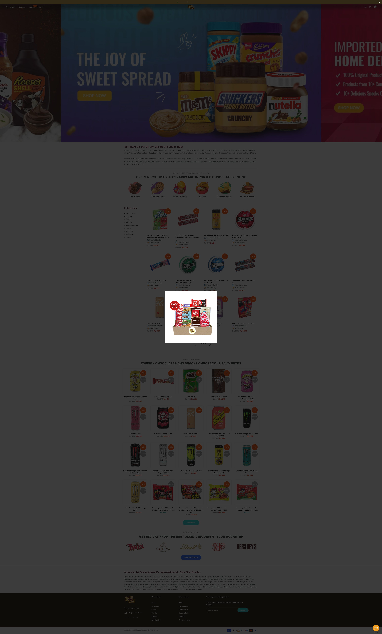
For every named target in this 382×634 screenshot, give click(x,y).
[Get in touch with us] (376, 628)
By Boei (376, 632)
